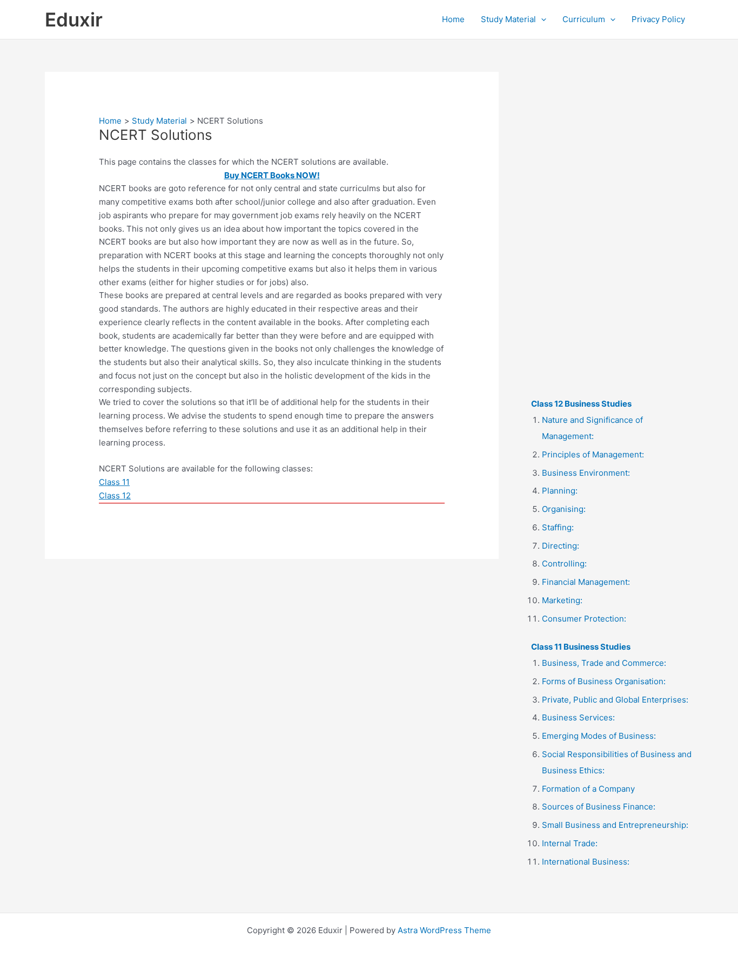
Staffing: (558, 527)
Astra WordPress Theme (444, 930)
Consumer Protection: (584, 618)
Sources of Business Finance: (598, 806)
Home (453, 19)
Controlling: (564, 563)
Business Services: (578, 717)
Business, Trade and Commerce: (604, 663)
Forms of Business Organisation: (604, 681)
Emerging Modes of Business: (599, 736)
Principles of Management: (593, 454)
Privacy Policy (658, 19)
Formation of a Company (588, 789)
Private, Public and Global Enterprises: (615, 699)
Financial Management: (586, 582)
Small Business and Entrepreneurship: (615, 825)
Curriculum (583, 19)
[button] (541, 19)
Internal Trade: (570, 843)
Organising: (564, 509)
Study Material (508, 19)
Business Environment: (586, 473)
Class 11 (114, 482)
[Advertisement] (612, 234)
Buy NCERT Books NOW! (272, 175)
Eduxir (74, 19)
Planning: (560, 490)
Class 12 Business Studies (581, 404)
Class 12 (115, 495)
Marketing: (562, 600)
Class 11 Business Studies (580, 647)
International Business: (585, 861)
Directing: (560, 546)
